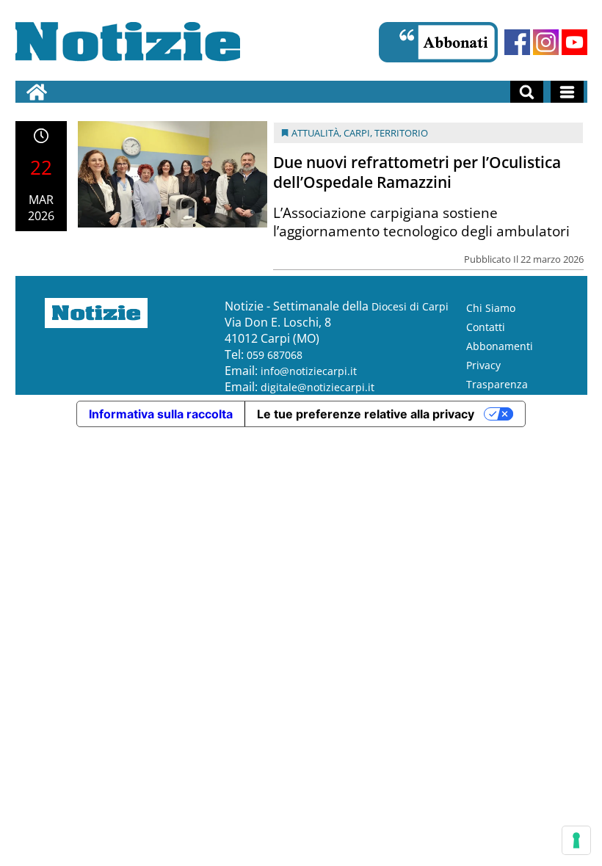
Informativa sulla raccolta (161, 414)
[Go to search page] (526, 92)
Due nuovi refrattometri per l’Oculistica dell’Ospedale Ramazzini (417, 172)
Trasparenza (497, 384)
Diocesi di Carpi (410, 306)
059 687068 (274, 355)
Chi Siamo (490, 308)
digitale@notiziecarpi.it (317, 387)
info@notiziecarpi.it (309, 371)
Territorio (401, 132)
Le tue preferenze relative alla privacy (365, 414)
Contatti (485, 327)
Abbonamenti (499, 346)
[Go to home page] (36, 92)
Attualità (315, 132)
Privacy (483, 365)
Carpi (357, 132)
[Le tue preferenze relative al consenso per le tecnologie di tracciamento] (576, 840)
